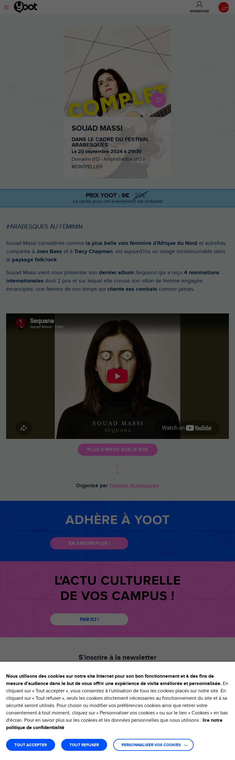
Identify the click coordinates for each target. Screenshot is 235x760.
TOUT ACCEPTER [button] (30, 745)
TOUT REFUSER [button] (84, 745)
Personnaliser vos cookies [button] (151, 745)
